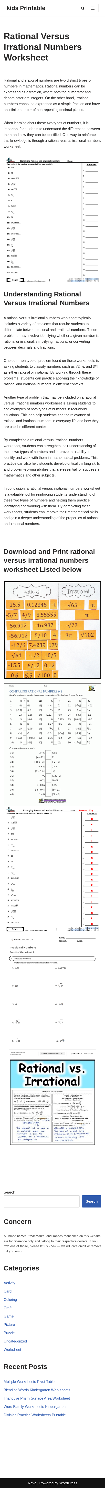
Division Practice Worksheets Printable (35, 1415)
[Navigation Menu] (92, 8)
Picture (9, 1324)
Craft (7, 1308)
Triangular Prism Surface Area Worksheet (37, 1398)
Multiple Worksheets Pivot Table (29, 1381)
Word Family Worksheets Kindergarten (34, 1406)
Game (9, 1316)
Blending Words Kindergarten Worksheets (37, 1390)
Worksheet (12, 1349)
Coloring (10, 1299)
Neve (32, 1483)
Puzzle (9, 1333)
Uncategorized (15, 1341)
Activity (9, 1283)
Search (9, 1192)
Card (7, 1291)
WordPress (68, 1483)
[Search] (82, 8)
